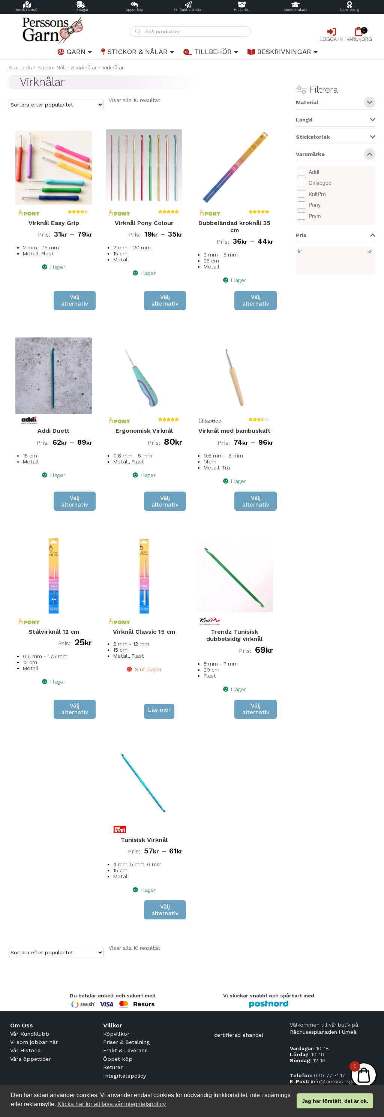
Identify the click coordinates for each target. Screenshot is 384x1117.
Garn (76, 51)
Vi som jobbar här (34, 1042)
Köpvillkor (116, 1034)
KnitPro (317, 194)
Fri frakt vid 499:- (188, 10)
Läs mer (159, 709)
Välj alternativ (74, 300)
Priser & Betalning (126, 1042)
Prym (315, 216)
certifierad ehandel (238, 1035)
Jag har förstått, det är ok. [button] (335, 1101)
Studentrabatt (295, 10)
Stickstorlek (313, 137)
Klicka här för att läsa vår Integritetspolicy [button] (111, 1104)
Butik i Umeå (27, 10)
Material (307, 102)
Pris (301, 235)
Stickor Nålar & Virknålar (67, 67)
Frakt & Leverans (125, 1050)
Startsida (20, 67)
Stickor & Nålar (137, 51)
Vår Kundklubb (29, 1034)
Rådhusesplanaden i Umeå (323, 1032)
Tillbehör (213, 51)
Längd (304, 120)
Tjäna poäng (349, 10)
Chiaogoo (320, 182)
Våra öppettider (30, 1059)
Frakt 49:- (242, 10)
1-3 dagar (80, 10)
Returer (113, 1067)
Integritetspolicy (124, 1076)
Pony (315, 204)
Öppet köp (134, 10)
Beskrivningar (284, 51)
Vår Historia (25, 1050)
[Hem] (69, 30)
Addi (314, 171)
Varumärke (310, 154)
